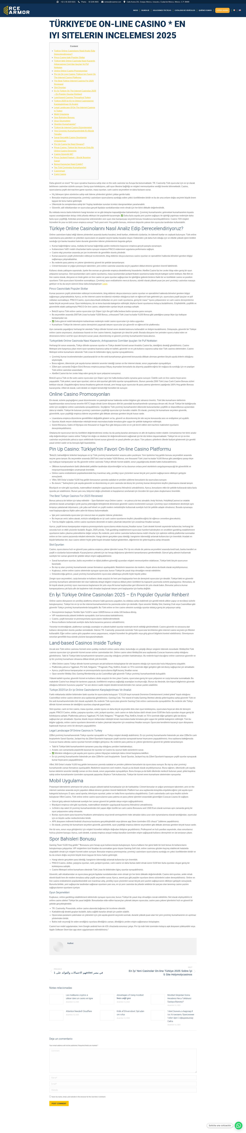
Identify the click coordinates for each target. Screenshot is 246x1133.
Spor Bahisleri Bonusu (64, 117)
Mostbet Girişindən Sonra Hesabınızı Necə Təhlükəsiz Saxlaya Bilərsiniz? (179, 998)
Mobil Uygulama (61, 114)
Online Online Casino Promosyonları (70, 71)
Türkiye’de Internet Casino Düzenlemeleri (73, 127)
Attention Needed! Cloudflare (79, 1011)
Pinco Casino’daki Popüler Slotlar (69, 57)
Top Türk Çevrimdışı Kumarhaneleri (70, 167)
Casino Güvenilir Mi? (63, 154)
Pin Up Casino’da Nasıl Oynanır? (69, 144)
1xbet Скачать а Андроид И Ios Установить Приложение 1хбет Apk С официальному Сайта (180, 1016)
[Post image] (56, 999)
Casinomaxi (59, 171)
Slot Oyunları (60, 87)
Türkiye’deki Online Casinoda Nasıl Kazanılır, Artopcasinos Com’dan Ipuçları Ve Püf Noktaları (74, 64)
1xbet (104, 284)
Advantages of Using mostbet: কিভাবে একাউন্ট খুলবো (130, 997)
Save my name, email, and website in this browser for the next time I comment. (79, 1097)
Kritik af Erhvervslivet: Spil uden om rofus (130, 1013)
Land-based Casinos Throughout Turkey (72, 97)
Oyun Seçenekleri (62, 121)
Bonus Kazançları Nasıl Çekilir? (68, 164)
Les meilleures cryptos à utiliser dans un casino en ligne (79, 997)
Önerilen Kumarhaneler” (65, 124)
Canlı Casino (60, 174)
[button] (238, 1125)
